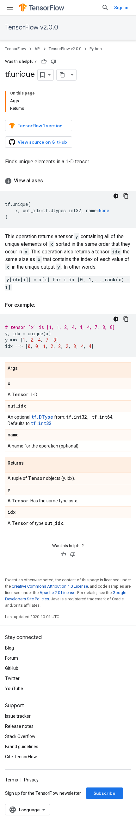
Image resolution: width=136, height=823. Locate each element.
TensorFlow (15, 48)
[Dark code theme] (116, 196)
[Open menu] (10, 7)
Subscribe (104, 793)
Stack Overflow (20, 736)
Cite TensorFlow (21, 756)
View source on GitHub (42, 142)
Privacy (31, 779)
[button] (68, 181)
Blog (9, 647)
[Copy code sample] (126, 196)
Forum (11, 658)
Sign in (121, 7)
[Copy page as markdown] (62, 74)
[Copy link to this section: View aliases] (49, 181)
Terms (11, 779)
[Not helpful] (53, 61)
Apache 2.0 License (57, 592)
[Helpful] (44, 61)
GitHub (11, 668)
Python (96, 48)
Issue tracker (18, 716)
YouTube (14, 688)
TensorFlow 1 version (40, 125)
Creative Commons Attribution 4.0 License (50, 586)
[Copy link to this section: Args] (24, 368)
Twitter (12, 678)
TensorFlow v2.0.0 (31, 27)
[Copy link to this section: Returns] (30, 463)
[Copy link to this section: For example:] (41, 305)
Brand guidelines (21, 746)
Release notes (19, 726)
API (37, 48)
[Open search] (105, 7)
